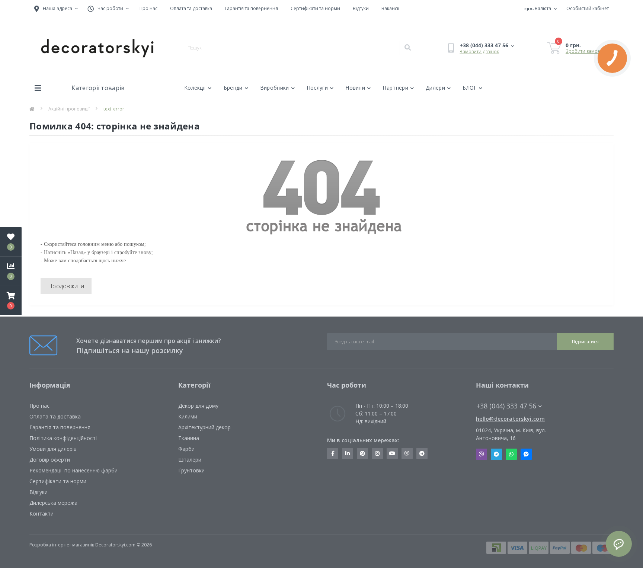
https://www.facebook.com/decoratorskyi (332, 453)
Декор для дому (198, 405)
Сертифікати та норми (315, 8)
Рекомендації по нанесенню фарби (73, 470)
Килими (187, 416)
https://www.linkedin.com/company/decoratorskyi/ (347, 453)
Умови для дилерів (53, 448)
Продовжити (66, 286)
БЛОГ (470, 87)
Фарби (186, 448)
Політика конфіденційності (63, 438)
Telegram (496, 454)
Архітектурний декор (204, 427)
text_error (113, 109)
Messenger (526, 454)
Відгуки (361, 8)
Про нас (148, 8)
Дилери (435, 87)
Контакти (41, 513)
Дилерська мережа (53, 502)
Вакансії (390, 8)
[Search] (407, 48)
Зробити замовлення (590, 51)
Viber (481, 454)
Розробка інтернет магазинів (61, 545)
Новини (355, 87)
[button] (11, 300)
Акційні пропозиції (69, 109)
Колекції (195, 87)
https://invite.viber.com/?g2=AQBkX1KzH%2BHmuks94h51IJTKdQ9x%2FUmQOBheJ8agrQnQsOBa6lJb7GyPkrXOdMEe (407, 453)
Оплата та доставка (191, 8)
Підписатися (585, 341)
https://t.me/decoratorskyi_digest (422, 453)
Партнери (395, 87)
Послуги (317, 87)
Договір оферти (49, 459)
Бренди (233, 87)
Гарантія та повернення (251, 8)
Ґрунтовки (191, 470)
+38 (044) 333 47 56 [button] (506, 406)
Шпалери (189, 459)
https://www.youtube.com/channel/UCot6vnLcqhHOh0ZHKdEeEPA (392, 453)
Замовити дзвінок (479, 51)
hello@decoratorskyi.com (510, 418)
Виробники (274, 87)
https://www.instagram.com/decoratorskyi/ (377, 453)
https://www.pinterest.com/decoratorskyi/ (362, 453)
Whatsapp (511, 454)
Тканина (188, 438)
